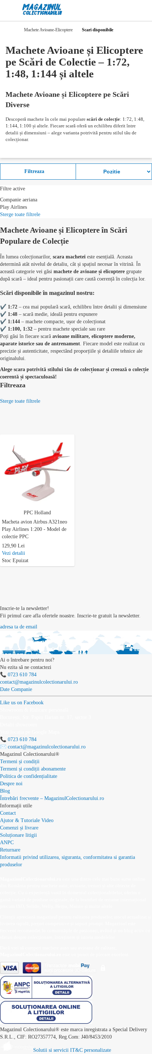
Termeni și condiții (19, 761)
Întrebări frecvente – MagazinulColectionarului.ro (52, 798)
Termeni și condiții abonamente (33, 769)
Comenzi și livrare (19, 828)
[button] (70, 438)
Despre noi (11, 783)
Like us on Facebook (22, 702)
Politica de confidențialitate (28, 776)
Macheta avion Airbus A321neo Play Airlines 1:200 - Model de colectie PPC (34, 529)
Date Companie (16, 689)
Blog (5, 791)
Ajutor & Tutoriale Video (26, 820)
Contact (8, 813)
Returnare (10, 850)
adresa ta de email (18, 627)
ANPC (7, 842)
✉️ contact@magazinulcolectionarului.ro (43, 747)
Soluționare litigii (18, 835)
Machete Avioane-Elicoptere (48, 29)
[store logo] (42, 9)
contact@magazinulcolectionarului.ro (39, 682)
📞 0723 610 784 (18, 674)
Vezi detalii (13, 553)
